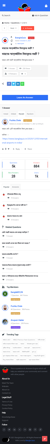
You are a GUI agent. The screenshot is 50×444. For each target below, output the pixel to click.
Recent (21, 114)
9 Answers (15, 198)
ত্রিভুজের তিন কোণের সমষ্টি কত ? (17, 205)
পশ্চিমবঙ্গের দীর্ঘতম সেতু (14, 194)
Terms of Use (7, 402)
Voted (5, 114)
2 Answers (10, 247)
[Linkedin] (14, 430)
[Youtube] (20, 430)
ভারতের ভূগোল (20, 44)
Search (7, 15)
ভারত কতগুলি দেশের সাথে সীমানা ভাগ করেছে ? (16, 243)
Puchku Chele (16, 306)
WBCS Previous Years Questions (24, 340)
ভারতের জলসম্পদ (36, 348)
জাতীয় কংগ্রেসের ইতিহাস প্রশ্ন (10, 344)
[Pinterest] (35, 430)
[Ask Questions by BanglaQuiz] (25, 5)
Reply (18, 149)
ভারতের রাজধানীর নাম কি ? (10, 254)
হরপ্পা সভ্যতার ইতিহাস (34, 360)
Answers (15, 187)
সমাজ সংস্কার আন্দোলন (25, 356)
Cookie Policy (7, 408)
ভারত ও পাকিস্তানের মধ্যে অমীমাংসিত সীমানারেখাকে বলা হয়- (20, 276)
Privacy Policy (7, 405)
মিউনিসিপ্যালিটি (25, 352)
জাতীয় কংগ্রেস (41, 340)
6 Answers (15, 220)
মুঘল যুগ (34, 352)
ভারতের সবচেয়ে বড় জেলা (14, 216)
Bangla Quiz (30, 440)
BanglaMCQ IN (17, 292)
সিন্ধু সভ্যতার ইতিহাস (8, 360)
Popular (6, 187)
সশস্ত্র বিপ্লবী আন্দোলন (39, 356)
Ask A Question (41, 15)
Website (5, 386)
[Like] (11, 36)
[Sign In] (46, 5)
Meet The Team (8, 383)
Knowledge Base (8, 417)
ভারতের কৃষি (27, 348)
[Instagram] (30, 430)
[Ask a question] (44, 438)
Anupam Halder (17, 320)
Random (30, 114)
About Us (5, 390)
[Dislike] (11, 44)
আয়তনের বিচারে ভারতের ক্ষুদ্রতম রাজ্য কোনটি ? (16, 265)
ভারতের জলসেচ (6, 352)
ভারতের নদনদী (16, 352)
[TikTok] (40, 430)
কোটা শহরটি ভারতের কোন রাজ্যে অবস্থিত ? (15, 232)
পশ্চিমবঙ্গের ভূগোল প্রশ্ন (32, 344)
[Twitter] (9, 430)
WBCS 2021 (7, 340)
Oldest (13, 114)
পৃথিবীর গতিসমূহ (6, 348)
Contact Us (6, 393)
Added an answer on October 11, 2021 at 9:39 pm (26, 124)
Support (5, 420)
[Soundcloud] (25, 430)
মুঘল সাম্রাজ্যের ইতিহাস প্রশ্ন (10, 356)
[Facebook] (4, 430)
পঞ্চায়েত (22, 344)
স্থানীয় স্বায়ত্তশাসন (21, 360)
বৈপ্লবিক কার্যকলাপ (17, 348)
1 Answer (9, 236)
